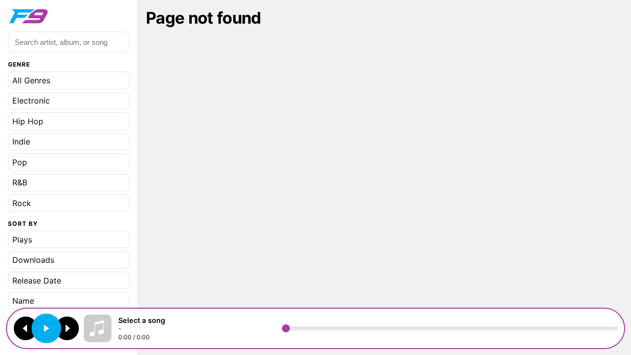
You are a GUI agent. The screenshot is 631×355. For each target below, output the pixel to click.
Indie (21, 141)
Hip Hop (27, 121)
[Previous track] (25, 328)
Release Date (36, 280)
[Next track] (67, 328)
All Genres (31, 80)
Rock (21, 203)
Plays (22, 240)
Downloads (33, 260)
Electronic (31, 101)
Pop (19, 162)
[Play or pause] (46, 328)
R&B (19, 182)
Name (23, 301)
